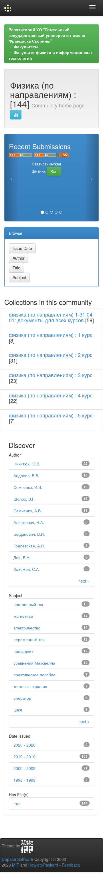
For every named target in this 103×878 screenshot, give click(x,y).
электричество (26, 628)
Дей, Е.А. (21, 557)
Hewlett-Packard (43, 865)
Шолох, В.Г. (24, 499)
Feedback (71, 865)
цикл (17, 710)
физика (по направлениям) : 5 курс (50, 415)
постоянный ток (28, 604)
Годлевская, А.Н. (29, 546)
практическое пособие (34, 674)
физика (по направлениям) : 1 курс (50, 334)
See (54, 171)
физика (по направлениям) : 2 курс (50, 354)
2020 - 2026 (24, 745)
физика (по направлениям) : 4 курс (50, 395)
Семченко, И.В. (27, 487)
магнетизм (23, 616)
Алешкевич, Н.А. (28, 522)
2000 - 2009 (24, 768)
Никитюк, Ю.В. (26, 464)
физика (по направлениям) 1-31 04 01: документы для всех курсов (50, 317)
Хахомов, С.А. (26, 569)
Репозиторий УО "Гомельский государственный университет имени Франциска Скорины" (47, 35)
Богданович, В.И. (29, 534)
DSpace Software (17, 859)
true (17, 803)
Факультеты (26, 46)
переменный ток (28, 639)
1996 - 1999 (24, 780)
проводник (23, 651)
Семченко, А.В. (27, 510)
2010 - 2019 (24, 756)
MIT (15, 865)
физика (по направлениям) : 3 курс (50, 375)
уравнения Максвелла (34, 663)
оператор (22, 698)
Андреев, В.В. (26, 475)
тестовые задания (30, 686)
